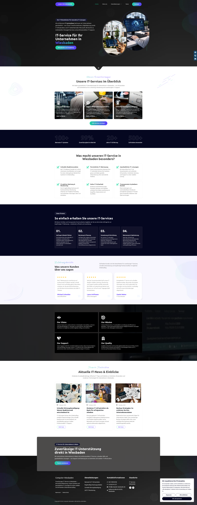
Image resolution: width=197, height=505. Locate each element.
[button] (64, 4)
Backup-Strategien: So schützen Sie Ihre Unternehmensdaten (124, 410)
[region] (177, 490)
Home (96, 4)
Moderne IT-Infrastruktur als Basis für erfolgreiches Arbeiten (98, 410)
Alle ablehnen (184, 495)
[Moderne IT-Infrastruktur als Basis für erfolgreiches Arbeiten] (98, 393)
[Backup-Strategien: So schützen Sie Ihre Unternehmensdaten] (128, 393)
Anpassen (169, 495)
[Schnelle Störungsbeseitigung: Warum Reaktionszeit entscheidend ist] (69, 393)
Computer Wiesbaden (64, 478)
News (127, 4)
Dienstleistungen (115, 4)
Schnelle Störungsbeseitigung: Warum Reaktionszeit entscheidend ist (68, 410)
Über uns (104, 4)
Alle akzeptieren (177, 498)
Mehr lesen (61, 427)
